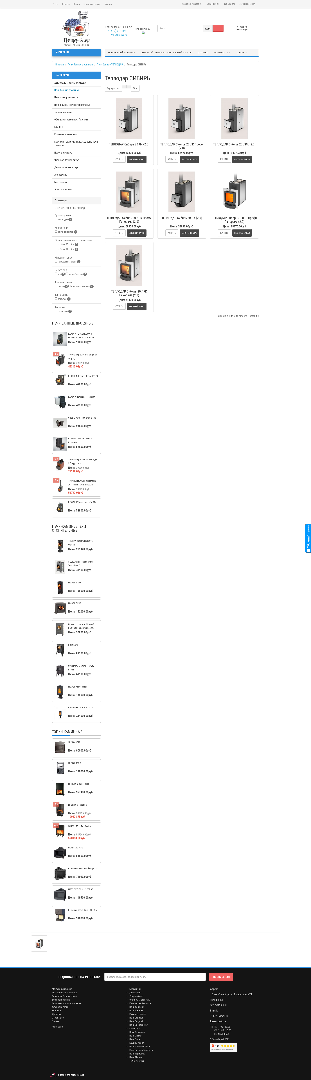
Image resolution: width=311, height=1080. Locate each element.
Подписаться (221, 977)
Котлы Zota (134, 1028)
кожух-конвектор (66, 232)
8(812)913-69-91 (218, 1005)
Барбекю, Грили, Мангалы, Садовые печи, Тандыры (76, 143)
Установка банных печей (64, 996)
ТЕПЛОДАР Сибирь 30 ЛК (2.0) (182, 218)
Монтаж (108, 4)
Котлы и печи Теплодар (141, 1050)
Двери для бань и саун (66, 167)
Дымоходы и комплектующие (70, 82)
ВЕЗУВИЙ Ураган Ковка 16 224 (82, 502)
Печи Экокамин (137, 1032)
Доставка (65, 4)
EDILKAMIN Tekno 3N (77, 805)
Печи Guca (134, 1039)
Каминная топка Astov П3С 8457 (82, 910)
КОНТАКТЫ (241, 52)
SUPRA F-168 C (74, 763)
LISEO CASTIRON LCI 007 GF (80, 889)
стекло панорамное (81, 286)
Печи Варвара (136, 1017)
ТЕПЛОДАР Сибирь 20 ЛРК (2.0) (234, 144)
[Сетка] (128, 86)
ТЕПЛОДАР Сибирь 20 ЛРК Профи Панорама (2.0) (129, 219)
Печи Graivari (135, 1035)
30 (134, 88)
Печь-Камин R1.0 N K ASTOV (81, 707)
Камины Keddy (136, 1043)
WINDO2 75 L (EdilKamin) (79, 826)
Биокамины (60, 182)
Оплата (76, 4)
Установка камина (61, 999)
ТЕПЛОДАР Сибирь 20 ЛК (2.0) (129, 144)
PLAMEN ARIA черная (77, 687)
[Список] (124, 86)
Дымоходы (135, 992)
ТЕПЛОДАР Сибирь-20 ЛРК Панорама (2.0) (129, 293)
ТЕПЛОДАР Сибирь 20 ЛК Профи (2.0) (181, 146)
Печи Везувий (136, 1021)
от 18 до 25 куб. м (67, 244)
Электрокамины (63, 189)
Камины (58, 126)
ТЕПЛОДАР (64, 219)
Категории (62, 52)
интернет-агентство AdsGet (70, 1075)
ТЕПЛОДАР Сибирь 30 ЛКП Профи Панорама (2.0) (234, 219)
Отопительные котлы (139, 999)
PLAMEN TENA (74, 603)
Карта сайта (57, 1026)
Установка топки (60, 1007)
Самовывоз (58, 1017)
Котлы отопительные (65, 134)
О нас (55, 4)
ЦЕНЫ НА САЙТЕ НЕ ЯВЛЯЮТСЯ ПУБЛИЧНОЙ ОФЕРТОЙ (166, 52)
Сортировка (112, 88)
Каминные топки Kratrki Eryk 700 (83, 868)
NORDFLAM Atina (75, 847)
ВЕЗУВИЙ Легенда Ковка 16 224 (83, 376)
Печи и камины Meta (139, 1046)
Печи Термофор (137, 1053)
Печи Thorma (135, 1057)
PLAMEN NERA (74, 582)
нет (60, 274)
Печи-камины (136, 1010)
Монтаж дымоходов (62, 989)
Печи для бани (136, 1007)
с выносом (64, 311)
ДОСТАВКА (203, 52)
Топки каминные (63, 112)
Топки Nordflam (136, 1061)
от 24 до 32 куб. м (67, 249)
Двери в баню (136, 996)
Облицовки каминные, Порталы (71, 119)
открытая (63, 299)
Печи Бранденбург (138, 1025)
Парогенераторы (63, 152)
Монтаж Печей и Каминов (121, 52)
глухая (62, 286)
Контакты (56, 1010)
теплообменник (77, 274)
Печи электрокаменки (66, 97)
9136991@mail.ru (119, 35)
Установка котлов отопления (66, 1003)
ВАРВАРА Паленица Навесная (81, 397)
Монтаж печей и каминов (64, 992)
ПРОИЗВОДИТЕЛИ (222, 52)
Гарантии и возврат (92, 4)
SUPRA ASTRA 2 (75, 742)
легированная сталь (68, 262)
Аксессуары (60, 174)
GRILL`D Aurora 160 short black (82, 418)
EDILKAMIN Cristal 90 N (78, 784)
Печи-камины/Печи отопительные (72, 104)
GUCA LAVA (73, 645)
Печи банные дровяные (66, 90)
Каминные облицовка (140, 1003)
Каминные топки (137, 1014)
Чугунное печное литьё (66, 160)
